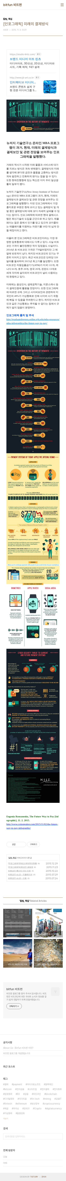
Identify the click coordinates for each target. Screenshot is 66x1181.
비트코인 (37, 1094)
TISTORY (34, 1177)
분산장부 (35, 1103)
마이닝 (16, 1108)
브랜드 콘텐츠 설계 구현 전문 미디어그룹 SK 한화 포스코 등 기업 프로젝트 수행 (23, 88)
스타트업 (33, 1089)
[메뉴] (62, 5)
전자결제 (45, 1089)
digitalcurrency (54, 1108)
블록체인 (49, 1084)
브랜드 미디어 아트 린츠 (25, 59)
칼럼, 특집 (12, 858)
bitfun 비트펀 (12, 4)
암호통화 (8, 1094)
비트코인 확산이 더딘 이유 (19, 871)
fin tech (35, 1099)
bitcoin (8, 1089)
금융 (26, 1094)
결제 (6, 1084)
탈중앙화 (21, 1113)
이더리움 (23, 1099)
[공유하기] (18, 844)
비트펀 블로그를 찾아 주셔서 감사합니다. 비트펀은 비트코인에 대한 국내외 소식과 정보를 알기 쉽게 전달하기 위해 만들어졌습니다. (26, 996)
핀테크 (26, 1108)
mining (47, 1099)
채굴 (6, 1108)
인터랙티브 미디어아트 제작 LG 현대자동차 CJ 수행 (23, 82)
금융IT (59, 1099)
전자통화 (58, 1089)
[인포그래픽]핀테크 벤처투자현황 (22, 863)
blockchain (51, 1094)
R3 (18, 1094)
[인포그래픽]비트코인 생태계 (20, 867)
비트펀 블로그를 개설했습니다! (16, 1053)
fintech (8, 1103)
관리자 (43, 1177)
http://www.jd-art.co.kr (22, 77)
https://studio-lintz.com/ (22, 54)
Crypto (37, 1108)
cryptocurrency (52, 1103)
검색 (60, 1136)
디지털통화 (9, 1099)
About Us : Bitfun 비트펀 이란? (18, 1048)
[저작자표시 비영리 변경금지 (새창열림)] (44, 844)
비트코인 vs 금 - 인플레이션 (20, 874)
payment (17, 1084)
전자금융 (20, 1089)
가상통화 (8, 1113)
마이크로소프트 (33, 1084)
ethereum (22, 1103)
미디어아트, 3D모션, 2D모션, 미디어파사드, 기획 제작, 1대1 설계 (32, 65)
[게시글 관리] (23, 844)
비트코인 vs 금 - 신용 (17, 878)
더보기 (5, 1118)
